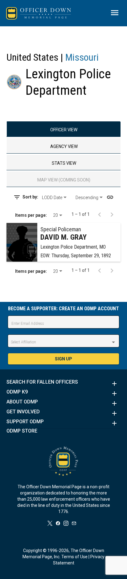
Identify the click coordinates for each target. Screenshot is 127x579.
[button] (63, 384)
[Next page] (112, 214)
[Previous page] (99, 214)
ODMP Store (21, 431)
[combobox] (56, 197)
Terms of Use (74, 556)
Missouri (82, 57)
